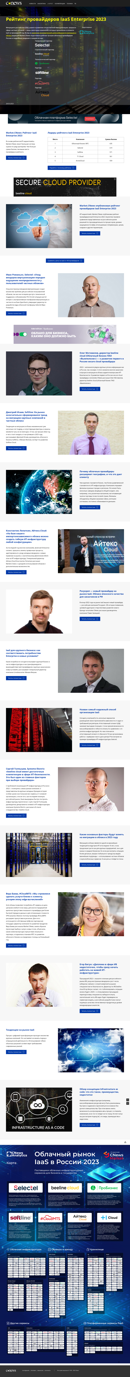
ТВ (75, 3)
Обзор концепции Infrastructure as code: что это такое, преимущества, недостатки (99, 1092)
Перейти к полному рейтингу (60, 168)
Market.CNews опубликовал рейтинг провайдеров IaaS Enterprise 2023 (100, 207)
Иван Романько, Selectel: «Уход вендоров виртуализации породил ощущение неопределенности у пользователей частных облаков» (25, 279)
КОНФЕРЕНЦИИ (60, 3)
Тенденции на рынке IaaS (20, 1029)
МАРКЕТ (50, 3)
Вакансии (40, 1370)
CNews (77, 1370)
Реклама (33, 1370)
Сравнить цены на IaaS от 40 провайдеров (63, 261)
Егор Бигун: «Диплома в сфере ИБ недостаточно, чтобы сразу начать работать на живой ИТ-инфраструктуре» (99, 968)
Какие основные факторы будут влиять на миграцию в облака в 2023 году (102, 836)
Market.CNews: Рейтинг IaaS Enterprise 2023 (21, 134)
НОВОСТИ (32, 3)
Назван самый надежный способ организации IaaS (98, 711)
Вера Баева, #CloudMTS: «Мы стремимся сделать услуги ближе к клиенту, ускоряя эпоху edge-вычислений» (28, 896)
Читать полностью (15, 158)
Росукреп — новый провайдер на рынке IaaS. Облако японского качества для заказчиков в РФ (102, 594)
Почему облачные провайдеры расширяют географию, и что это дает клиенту (101, 474)
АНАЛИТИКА (41, 3)
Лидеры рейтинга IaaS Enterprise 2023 (68, 132)
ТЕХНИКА (70, 3)
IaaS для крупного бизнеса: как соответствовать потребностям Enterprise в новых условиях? (23, 653)
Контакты (47, 1370)
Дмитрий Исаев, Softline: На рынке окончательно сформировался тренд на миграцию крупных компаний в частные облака (26, 416)
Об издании (25, 1370)
